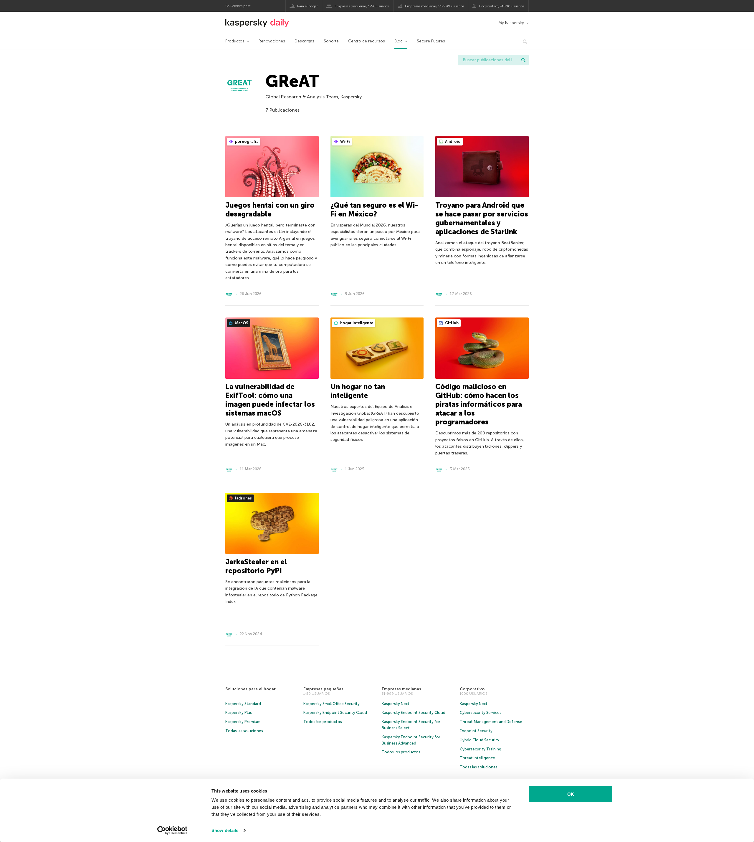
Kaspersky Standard (243, 704)
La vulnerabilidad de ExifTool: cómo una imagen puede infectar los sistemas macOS (270, 399)
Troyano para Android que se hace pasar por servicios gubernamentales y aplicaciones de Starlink (481, 218)
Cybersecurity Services (480, 712)
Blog (398, 41)
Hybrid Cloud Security (479, 740)
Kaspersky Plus (238, 712)
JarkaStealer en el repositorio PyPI (256, 566)
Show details (224, 830)
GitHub (451, 323)
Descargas (304, 41)
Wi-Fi (344, 141)
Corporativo (472, 689)
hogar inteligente (356, 323)
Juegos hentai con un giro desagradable (270, 209)
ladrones (243, 498)
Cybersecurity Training (480, 749)
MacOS (241, 323)
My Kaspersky (511, 22)
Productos (234, 41)
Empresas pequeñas (323, 689)
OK (570, 794)
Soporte (331, 41)
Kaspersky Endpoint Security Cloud (335, 712)
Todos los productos (322, 721)
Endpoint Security (476, 731)
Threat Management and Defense (491, 721)
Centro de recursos (366, 41)
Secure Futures (431, 41)
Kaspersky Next (395, 704)
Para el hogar (307, 6)
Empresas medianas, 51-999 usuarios (434, 6)
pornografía (246, 141)
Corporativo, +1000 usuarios (501, 6)
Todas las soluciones (244, 731)
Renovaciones (272, 41)
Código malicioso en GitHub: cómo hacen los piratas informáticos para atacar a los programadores (478, 404)
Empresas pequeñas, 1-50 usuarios (362, 6)
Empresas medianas (401, 689)
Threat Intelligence (477, 758)
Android (452, 141)
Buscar (523, 60)
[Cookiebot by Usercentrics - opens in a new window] (172, 830)
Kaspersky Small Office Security (331, 704)
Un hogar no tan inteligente (357, 391)
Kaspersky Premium (242, 721)
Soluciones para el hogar (250, 689)
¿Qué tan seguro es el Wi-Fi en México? (374, 209)
